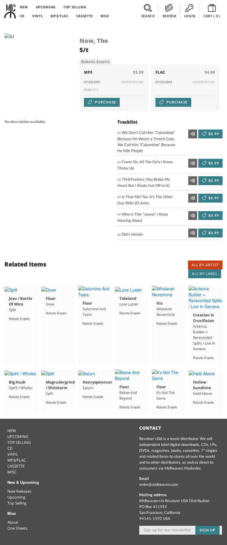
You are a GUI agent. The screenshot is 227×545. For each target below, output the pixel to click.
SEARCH (148, 16)
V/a (159, 303)
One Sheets (17, 528)
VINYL (37, 16)
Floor (51, 298)
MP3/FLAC (59, 16)
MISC (104, 16)
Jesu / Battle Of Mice (20, 301)
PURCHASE (105, 102)
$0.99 (213, 134)
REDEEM (169, 16)
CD (22, 16)
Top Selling (16, 503)
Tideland (127, 298)
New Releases (19, 491)
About (12, 522)
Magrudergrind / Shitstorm (60, 384)
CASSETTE (84, 16)
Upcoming (16, 497)
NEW (24, 7)
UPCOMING (46, 7)
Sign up (207, 530)
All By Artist (205, 265)
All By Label (205, 273)
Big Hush (17, 382)
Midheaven (10, 11)
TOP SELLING (74, 7)
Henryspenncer (97, 382)
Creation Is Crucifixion (203, 317)
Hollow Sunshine (202, 384)
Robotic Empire (95, 61)
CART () (211, 16)
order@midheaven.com (158, 484)
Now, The (94, 41)
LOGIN (190, 16)
